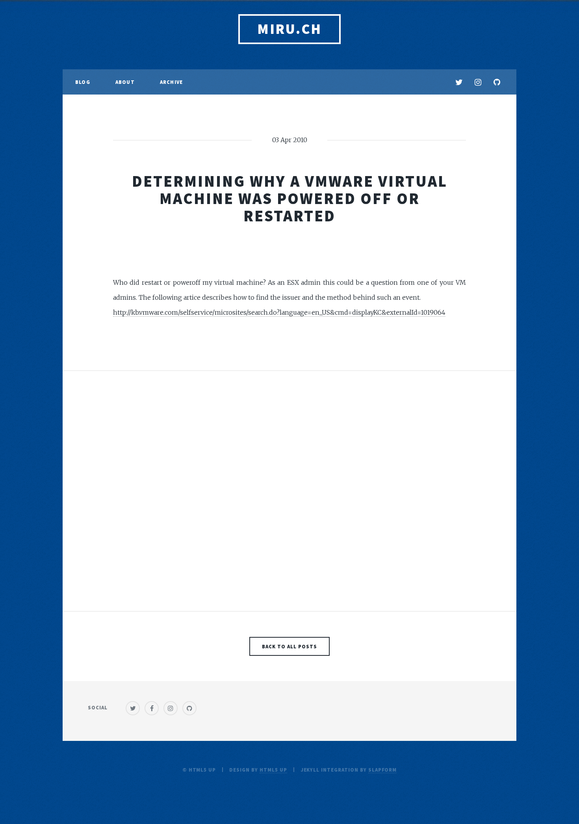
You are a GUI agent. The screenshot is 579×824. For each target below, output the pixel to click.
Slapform (382, 769)
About (125, 82)
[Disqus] (289, 494)
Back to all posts (289, 646)
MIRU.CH (289, 29)
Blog (82, 82)
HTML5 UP (273, 769)
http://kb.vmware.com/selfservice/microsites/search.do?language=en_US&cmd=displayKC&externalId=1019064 (279, 312)
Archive (171, 82)
